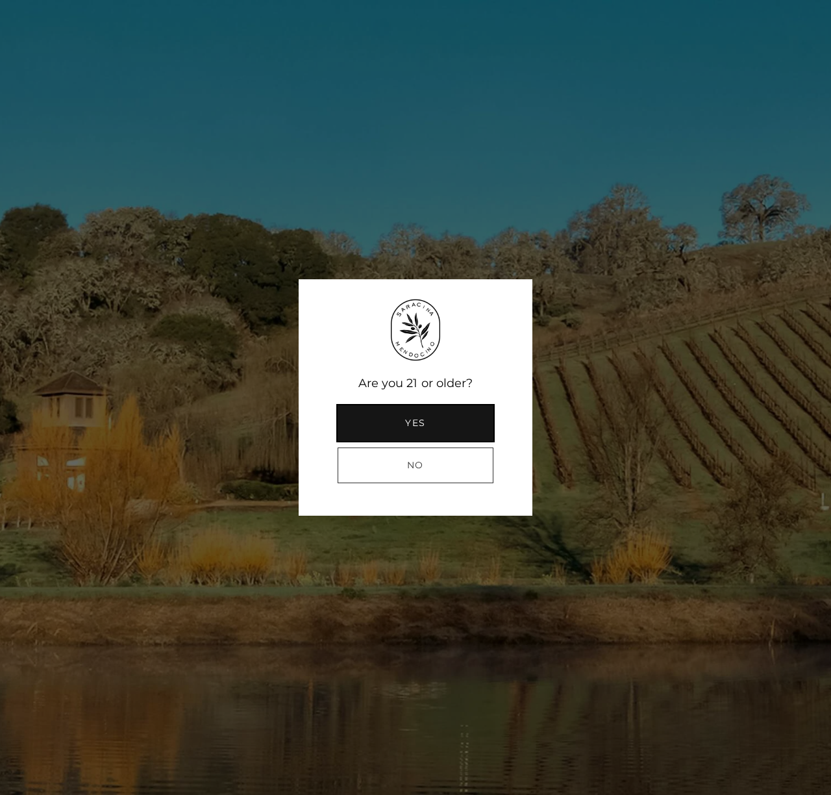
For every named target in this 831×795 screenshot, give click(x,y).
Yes (415, 423)
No (415, 465)
